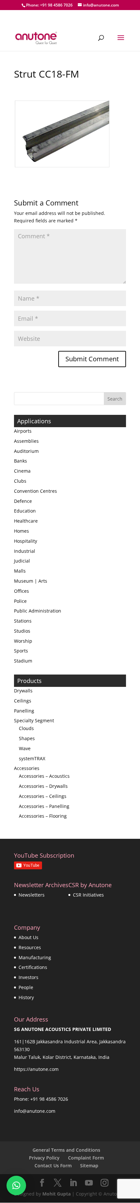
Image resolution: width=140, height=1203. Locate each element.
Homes (21, 531)
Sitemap (89, 1165)
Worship (23, 641)
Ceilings (22, 701)
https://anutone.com (36, 1069)
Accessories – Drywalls (43, 786)
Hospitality (25, 541)
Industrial (24, 551)
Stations (23, 621)
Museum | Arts (30, 581)
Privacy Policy (44, 1158)
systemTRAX (32, 758)
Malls (20, 571)
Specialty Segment (34, 720)
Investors (28, 977)
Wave (25, 748)
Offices (21, 591)
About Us (28, 937)
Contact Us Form (53, 1165)
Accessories (26, 768)
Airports (23, 431)
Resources (30, 947)
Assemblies (26, 441)
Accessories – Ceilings (42, 796)
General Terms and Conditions (66, 1150)
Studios (22, 631)
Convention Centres (35, 491)
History (26, 997)
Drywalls (23, 691)
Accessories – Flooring (43, 816)
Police (20, 601)
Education (25, 511)
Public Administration (37, 611)
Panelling (24, 711)
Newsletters (32, 895)
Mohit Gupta (56, 1194)
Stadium (23, 661)
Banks (20, 461)
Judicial (22, 561)
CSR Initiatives (88, 895)
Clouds (26, 728)
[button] (16, 1185)
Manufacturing (35, 957)
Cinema (22, 471)
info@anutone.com (34, 1111)
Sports (21, 651)
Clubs (20, 481)
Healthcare (26, 521)
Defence (23, 501)
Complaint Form (86, 1158)
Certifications (33, 967)
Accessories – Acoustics (44, 776)
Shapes (27, 738)
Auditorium (26, 451)
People (26, 987)
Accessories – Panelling (44, 806)
